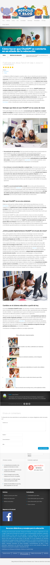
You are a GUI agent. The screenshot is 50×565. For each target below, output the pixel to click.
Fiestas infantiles (5, 24)
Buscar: (29, 454)
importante (27, 160)
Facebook (27, 404)
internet (34, 248)
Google (24, 404)
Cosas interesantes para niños (35, 501)
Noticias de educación (16, 55)
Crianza (13, 20)
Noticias (8, 20)
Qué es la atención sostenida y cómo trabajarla (30, 357)
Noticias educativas (8, 501)
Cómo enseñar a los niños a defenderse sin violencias (30, 346)
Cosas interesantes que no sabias (36, 498)
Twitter (29, 404)
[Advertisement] (25, 36)
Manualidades (37, 20)
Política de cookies (24, 553)
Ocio (17, 20)
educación (18, 187)
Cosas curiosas (31, 504)
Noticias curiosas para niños (10, 495)
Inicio (3, 20)
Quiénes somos (6, 553)
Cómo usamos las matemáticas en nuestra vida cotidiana (30, 367)
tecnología (5, 102)
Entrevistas (30, 20)
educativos (22, 321)
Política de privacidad (36, 553)
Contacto (15, 553)
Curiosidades (23, 20)
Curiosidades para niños (33, 495)
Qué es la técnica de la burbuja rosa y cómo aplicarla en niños (30, 387)
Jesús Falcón (21, 63)
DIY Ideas (44, 20)
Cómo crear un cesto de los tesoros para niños (30, 377)
